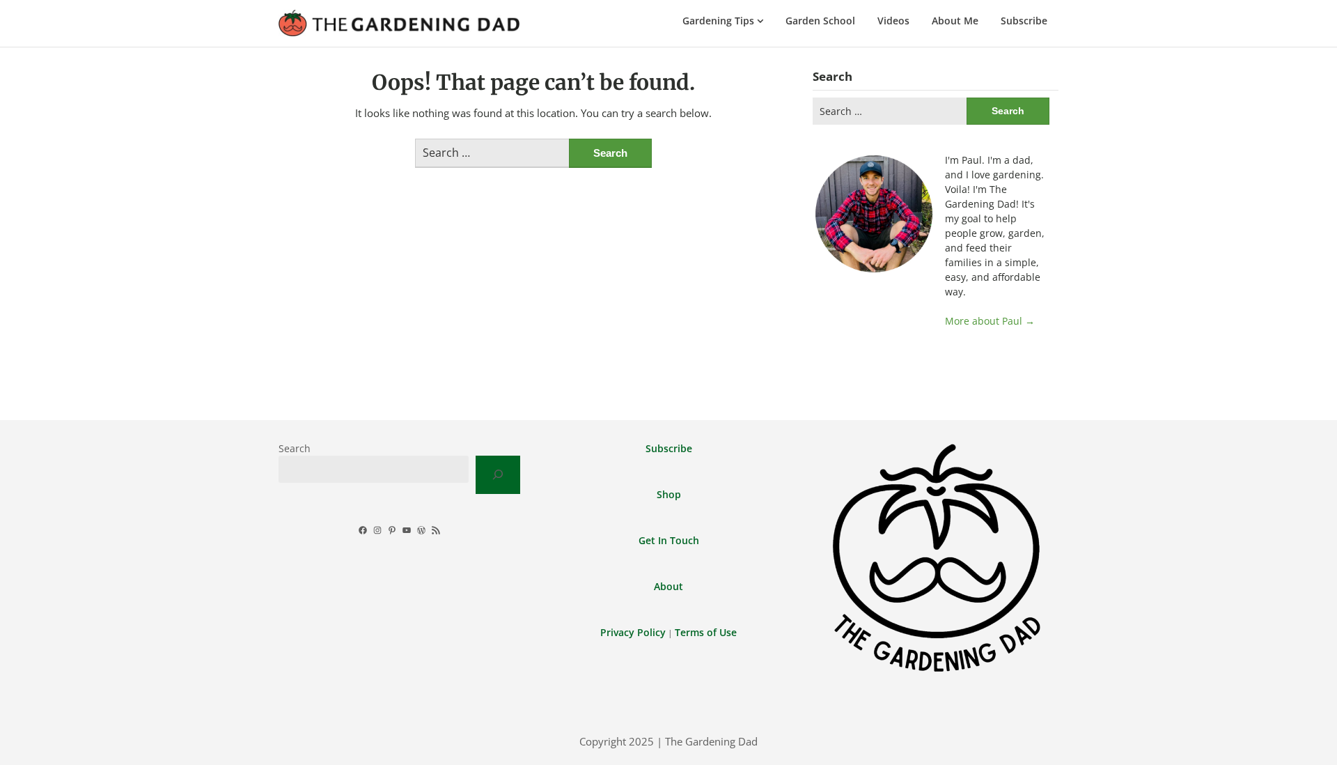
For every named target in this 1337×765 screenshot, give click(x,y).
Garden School (820, 20)
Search (295, 448)
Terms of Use (706, 632)
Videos (893, 20)
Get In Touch (669, 540)
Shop (669, 494)
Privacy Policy (633, 632)
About (668, 586)
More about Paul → (990, 320)
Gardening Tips (718, 20)
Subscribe (1024, 20)
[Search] (498, 475)
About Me (955, 20)
